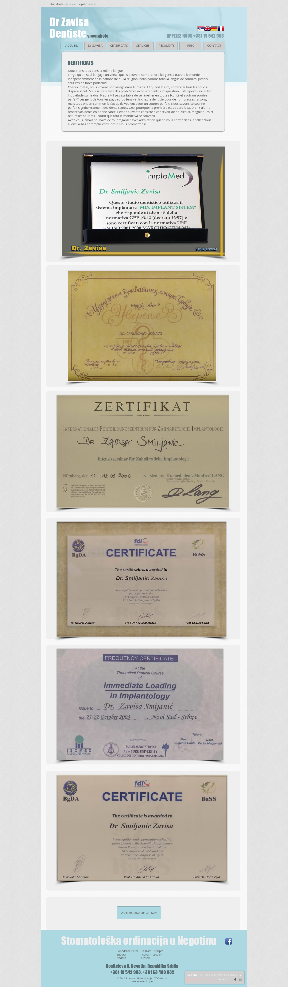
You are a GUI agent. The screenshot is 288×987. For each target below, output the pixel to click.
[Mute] (235, 979)
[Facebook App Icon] (228, 941)
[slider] (240, 980)
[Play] (189, 979)
